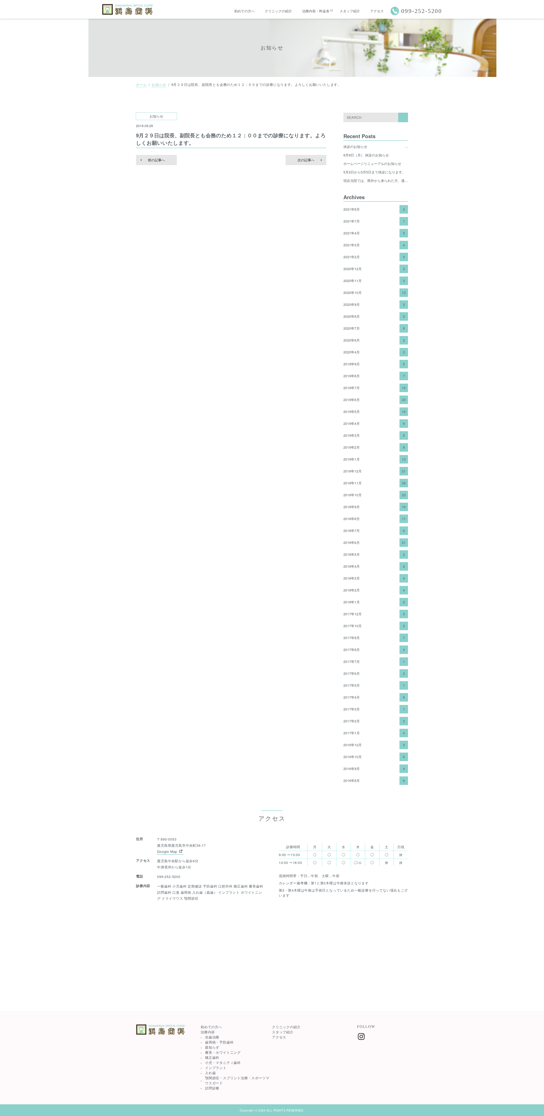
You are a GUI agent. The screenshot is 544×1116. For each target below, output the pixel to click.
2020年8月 (374, 316)
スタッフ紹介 (350, 11)
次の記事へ (306, 159)
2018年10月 (374, 495)
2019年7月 (374, 387)
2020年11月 (374, 280)
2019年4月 (374, 423)
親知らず (212, 1047)
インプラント (216, 1067)
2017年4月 (374, 697)
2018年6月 (374, 542)
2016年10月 (374, 756)
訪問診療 (212, 1088)
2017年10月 (374, 625)
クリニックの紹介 (278, 11)
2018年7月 (374, 530)
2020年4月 (374, 352)
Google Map (167, 851)
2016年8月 (374, 780)
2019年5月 (374, 411)
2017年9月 (374, 637)
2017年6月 (374, 673)
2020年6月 (374, 340)
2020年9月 (374, 304)
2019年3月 (374, 435)
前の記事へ (156, 159)
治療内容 (208, 1031)
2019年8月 (374, 376)
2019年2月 (374, 447)
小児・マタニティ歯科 (223, 1062)
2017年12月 (374, 614)
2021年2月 (374, 257)
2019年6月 (374, 399)
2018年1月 (374, 602)
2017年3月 (374, 709)
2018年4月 (374, 566)
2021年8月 (374, 209)
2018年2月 (374, 590)
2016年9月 (374, 768)
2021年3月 (374, 245)
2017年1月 (374, 733)
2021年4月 (374, 233)
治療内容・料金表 (315, 11)
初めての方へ (244, 11)
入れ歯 (210, 1072)
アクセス (377, 11)
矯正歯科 (212, 1057)
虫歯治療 (212, 1037)
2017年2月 (374, 721)
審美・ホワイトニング (223, 1052)
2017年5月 (374, 685)
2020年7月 (374, 328)
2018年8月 (374, 518)
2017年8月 (374, 649)
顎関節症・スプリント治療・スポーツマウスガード (237, 1080)
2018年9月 (374, 506)
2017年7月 (374, 661)
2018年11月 (374, 483)
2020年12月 (374, 268)
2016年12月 (374, 744)
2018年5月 (374, 554)
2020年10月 (374, 292)
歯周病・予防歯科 (219, 1042)
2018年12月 (374, 471)
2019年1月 (374, 459)
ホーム (141, 84)
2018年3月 (374, 578)
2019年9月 (374, 364)
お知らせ (159, 84)
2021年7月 (374, 221)
